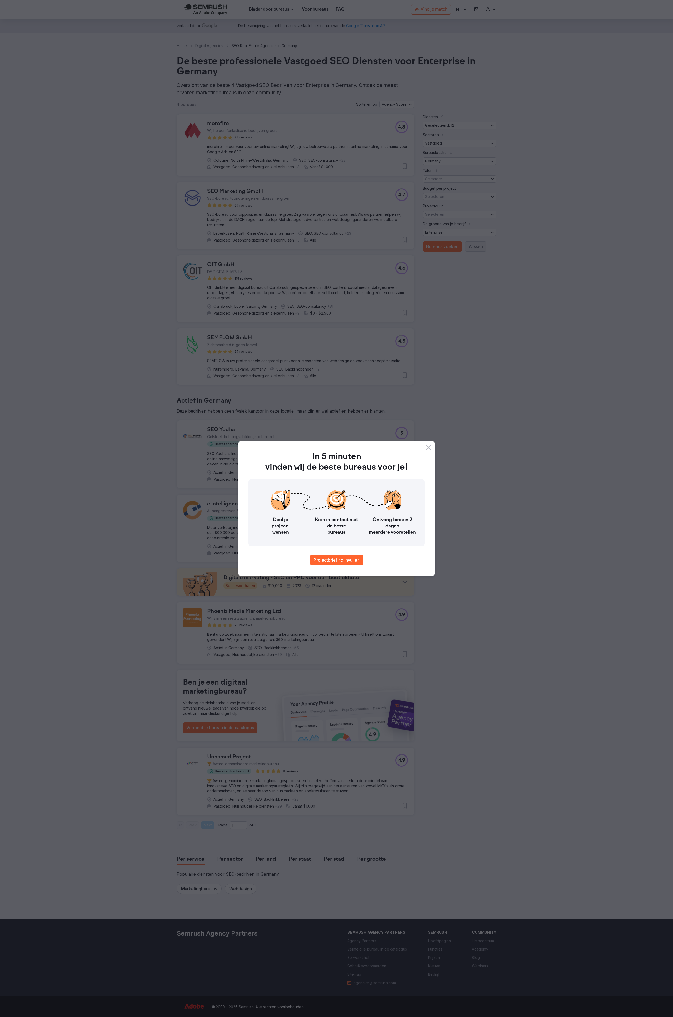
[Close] (428, 447)
